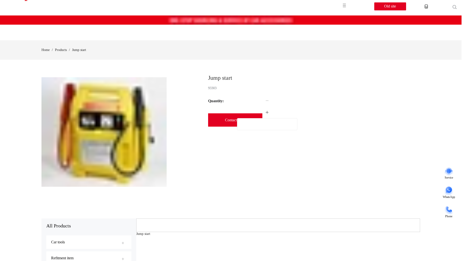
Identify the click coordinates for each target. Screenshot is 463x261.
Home (45, 50)
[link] (45, 50)
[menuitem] (88, 242)
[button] (267, 101)
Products (61, 50)
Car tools (58, 242)
